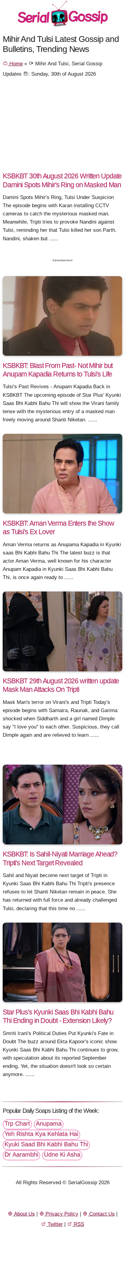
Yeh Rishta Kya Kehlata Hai (41, 1133)
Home (15, 64)
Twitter (54, 1224)
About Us (24, 1214)
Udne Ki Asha (62, 1154)
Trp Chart (17, 1123)
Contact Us (101, 1214)
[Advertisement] (62, 127)
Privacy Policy (61, 1214)
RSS (78, 1224)
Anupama (49, 1123)
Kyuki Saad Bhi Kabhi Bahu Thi (46, 1144)
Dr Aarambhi (21, 1154)
